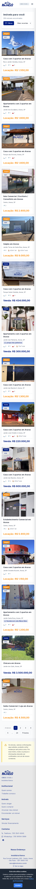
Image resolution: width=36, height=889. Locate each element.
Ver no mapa (19, 866)
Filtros (10, 23)
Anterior (8, 728)
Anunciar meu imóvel (10, 810)
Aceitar (18, 885)
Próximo (25, 733)
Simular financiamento (10, 823)
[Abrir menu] (32, 4)
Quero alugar (7, 804)
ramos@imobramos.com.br (18, 863)
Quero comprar (8, 807)
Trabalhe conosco (9, 794)
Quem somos (7, 790)
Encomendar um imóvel (11, 813)
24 (17, 733)
